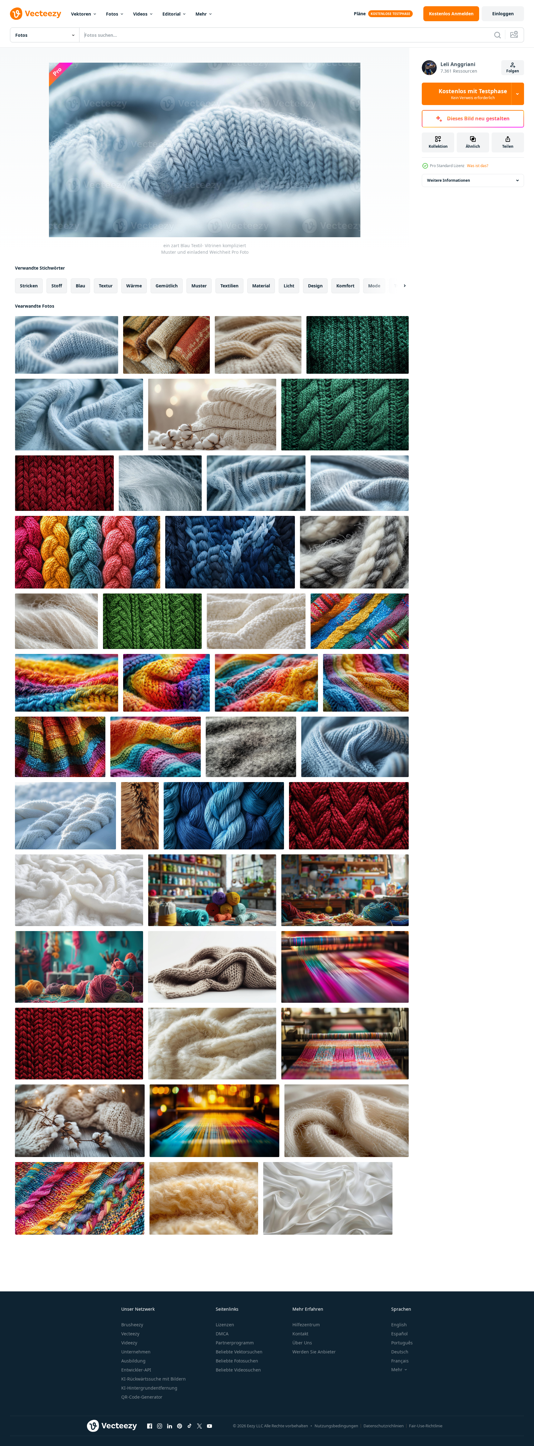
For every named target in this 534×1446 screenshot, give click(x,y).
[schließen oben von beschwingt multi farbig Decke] (79, 1198)
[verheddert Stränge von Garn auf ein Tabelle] (212, 890)
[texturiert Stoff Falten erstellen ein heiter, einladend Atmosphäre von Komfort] (359, 483)
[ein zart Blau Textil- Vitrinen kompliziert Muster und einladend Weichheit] (66, 345)
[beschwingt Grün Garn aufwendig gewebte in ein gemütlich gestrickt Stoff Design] (152, 621)
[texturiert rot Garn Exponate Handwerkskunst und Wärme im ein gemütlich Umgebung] (64, 483)
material (261, 286)
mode (374, 286)
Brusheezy (132, 1325)
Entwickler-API (136, 1370)
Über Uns (302, 1343)
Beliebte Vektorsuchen (239, 1352)
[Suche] (497, 35)
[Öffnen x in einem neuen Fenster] (199, 1425)
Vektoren (81, 14)
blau (80, 286)
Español (399, 1334)
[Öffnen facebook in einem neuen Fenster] (149, 1425)
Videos (140, 14)
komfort (345, 286)
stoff (56, 286)
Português (402, 1343)
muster (199, 286)
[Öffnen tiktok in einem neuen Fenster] (189, 1425)
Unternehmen (136, 1352)
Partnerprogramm (235, 1343)
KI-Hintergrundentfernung (149, 1388)
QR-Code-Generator (141, 1397)
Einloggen (503, 14)
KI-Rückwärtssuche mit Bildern (153, 1379)
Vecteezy (130, 1334)
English (399, 1325)
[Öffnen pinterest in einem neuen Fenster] (179, 1425)
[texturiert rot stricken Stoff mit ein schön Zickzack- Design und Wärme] (349, 815)
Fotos (112, 14)
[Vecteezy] (35, 13)
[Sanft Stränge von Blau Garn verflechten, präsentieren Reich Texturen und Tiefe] (230, 552)
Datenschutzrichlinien (383, 1426)
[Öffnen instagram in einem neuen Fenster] (159, 1425)
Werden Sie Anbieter (314, 1352)
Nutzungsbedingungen (336, 1426)
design (315, 286)
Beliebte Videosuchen (238, 1370)
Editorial (171, 14)
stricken (29, 286)
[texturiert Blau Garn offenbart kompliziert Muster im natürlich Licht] (355, 747)
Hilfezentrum (306, 1325)
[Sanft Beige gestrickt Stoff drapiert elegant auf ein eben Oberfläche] (212, 967)
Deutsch (399, 1352)
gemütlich (167, 286)
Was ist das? (477, 165)
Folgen (512, 71)
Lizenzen (225, 1325)
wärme (134, 286)
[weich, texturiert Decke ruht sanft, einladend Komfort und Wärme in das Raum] (79, 890)
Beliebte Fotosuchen (237, 1361)
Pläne (360, 14)
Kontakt (300, 1334)
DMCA (222, 1334)
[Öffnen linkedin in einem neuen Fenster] (169, 1425)
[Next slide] (399, 285)
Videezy (129, 1343)
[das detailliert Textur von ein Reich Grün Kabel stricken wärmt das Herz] (345, 414)
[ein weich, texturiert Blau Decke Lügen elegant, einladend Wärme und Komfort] (256, 483)
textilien (229, 286)
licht (289, 286)
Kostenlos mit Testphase (473, 93)
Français (400, 1361)
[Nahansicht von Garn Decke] (359, 621)
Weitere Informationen (448, 180)
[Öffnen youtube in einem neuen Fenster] (209, 1425)
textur (106, 286)
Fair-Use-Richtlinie (425, 1426)
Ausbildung (133, 1361)
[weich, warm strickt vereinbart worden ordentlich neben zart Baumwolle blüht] (212, 414)
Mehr (201, 14)
